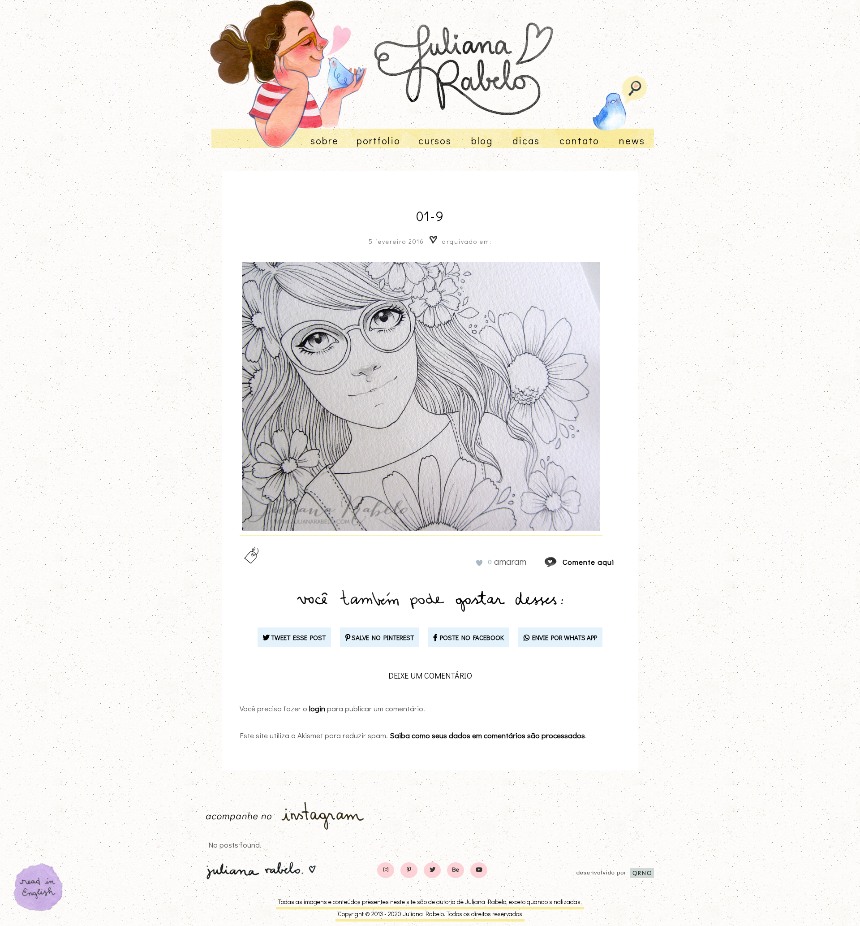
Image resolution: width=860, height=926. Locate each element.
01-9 (430, 216)
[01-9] (559, 562)
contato (579, 140)
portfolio (378, 140)
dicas (526, 140)
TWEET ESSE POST (298, 637)
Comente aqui (588, 562)
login (317, 708)
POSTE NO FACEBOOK (470, 637)
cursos (435, 140)
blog (482, 140)
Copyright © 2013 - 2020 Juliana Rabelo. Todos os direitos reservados (430, 913)
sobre (324, 140)
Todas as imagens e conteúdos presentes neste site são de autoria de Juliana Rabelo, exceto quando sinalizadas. (430, 901)
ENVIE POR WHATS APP (563, 637)
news (632, 140)
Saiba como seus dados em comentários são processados (487, 735)
